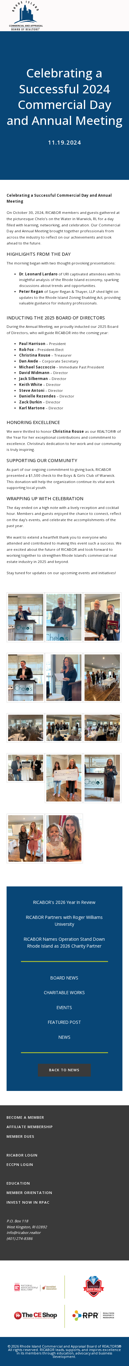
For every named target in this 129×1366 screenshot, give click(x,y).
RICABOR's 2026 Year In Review (64, 902)
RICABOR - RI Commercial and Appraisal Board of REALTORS (26, 15)
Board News (64, 978)
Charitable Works (64, 992)
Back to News (64, 1070)
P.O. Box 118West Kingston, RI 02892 (27, 1224)
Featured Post (64, 1022)
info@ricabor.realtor (24, 1232)
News (64, 1037)
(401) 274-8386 (20, 1238)
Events (64, 1007)
